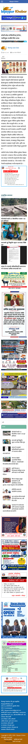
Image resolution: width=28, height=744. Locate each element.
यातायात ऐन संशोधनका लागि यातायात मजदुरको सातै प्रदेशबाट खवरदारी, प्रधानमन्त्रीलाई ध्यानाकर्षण (13, 508)
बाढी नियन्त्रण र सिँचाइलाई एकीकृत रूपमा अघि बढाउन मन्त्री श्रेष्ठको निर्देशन (14, 471)
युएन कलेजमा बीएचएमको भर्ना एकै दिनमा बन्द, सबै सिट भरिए (18, 498)
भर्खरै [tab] (3, 422)
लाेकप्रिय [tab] (3, 427)
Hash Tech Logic (17, 741)
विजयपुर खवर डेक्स (13, 48)
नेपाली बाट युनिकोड (8, 739)
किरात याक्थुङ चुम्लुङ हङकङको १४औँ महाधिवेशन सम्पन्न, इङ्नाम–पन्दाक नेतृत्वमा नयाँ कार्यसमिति (13, 482)
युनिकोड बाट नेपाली (18, 739)
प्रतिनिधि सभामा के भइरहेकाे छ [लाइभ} (17, 490)
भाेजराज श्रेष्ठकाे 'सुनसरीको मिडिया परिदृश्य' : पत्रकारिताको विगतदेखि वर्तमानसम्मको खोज (13, 461)
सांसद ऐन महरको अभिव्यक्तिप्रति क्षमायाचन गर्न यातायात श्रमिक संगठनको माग (13, 267)
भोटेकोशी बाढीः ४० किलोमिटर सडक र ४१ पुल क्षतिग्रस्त (13, 220)
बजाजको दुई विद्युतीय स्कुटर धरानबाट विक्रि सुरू (13, 244)
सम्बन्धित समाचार (6, 195)
